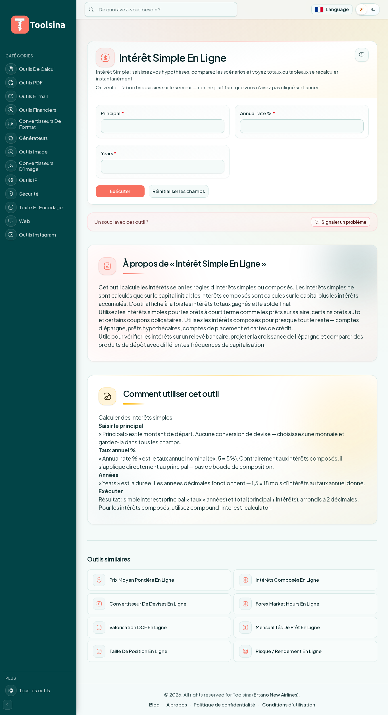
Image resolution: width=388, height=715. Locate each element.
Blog (154, 705)
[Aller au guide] (362, 55)
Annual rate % (257, 113)
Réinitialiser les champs (179, 191)
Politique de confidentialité (224, 705)
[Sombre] (373, 9)
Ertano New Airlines (275, 695)
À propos (176, 705)
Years (108, 153)
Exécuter (120, 191)
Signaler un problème (344, 222)
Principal (112, 113)
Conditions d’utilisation (288, 705)
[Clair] (362, 9)
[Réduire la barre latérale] (7, 705)
